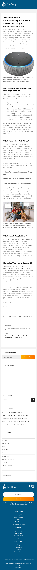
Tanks (3, 472)
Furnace (4, 440)
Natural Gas (5, 456)
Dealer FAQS (18, 531)
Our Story (18, 549)
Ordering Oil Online (19, 316)
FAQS (18, 519)
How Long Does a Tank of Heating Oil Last (15, 421)
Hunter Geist (20, 26)
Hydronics (5, 449)
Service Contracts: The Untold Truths (13, 425)
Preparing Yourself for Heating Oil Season (15, 418)
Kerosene (5, 453)
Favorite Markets (18, 552)
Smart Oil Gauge (9, 268)
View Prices (28, 357)
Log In (18, 538)
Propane (4, 462)
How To (8, 316)
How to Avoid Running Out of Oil (12, 412)
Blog (18, 545)
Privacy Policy (18, 567)
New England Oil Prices (18, 524)
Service (30, 316)
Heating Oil (5, 443)
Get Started (18, 533)
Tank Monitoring (18, 535)
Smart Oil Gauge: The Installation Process (15, 415)
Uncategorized (6, 475)
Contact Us (18, 547)
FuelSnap (23, 268)
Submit (18, 499)
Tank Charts (18, 522)
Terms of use (18, 565)
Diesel (3, 437)
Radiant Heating (7, 465)
